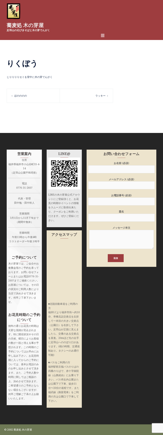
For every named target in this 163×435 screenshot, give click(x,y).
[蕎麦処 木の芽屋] (13, 11)
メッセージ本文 (121, 227)
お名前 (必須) (121, 163)
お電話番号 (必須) (121, 195)
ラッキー (100, 95)
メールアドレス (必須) (121, 179)
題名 (121, 211)
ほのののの (20, 95)
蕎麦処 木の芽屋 (25, 25)
